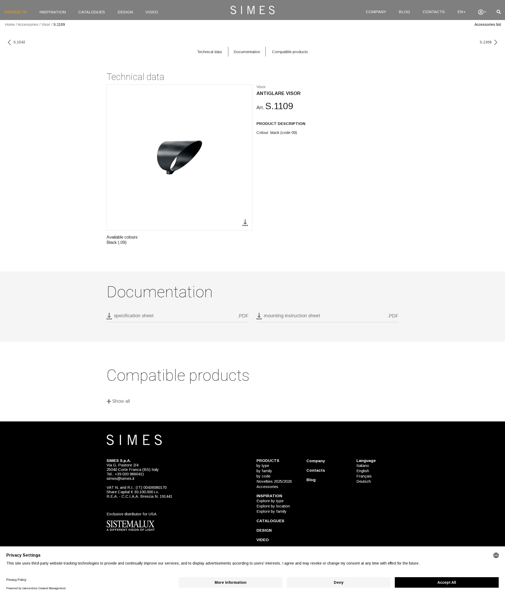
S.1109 (59, 24)
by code (263, 476)
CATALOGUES (91, 12)
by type (262, 465)
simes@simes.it (120, 478)
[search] (499, 12)
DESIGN (125, 12)
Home (10, 24)
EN (460, 11)
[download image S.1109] (245, 222)
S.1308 (486, 42)
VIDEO (151, 12)
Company (315, 461)
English (362, 471)
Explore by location (273, 506)
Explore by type (270, 501)
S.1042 (19, 42)
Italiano (362, 465)
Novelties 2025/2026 (274, 481)
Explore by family (271, 511)
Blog (311, 479)
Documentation (247, 51)
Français (364, 476)
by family (264, 471)
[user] (482, 12)
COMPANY (376, 11)
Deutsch (363, 481)
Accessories (28, 24)
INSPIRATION (52, 12)
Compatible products (290, 51)
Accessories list (487, 24)
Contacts (315, 470)
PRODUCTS (15, 12)
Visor (46, 24)
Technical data (209, 51)
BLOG (404, 11)
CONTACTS (434, 11)
